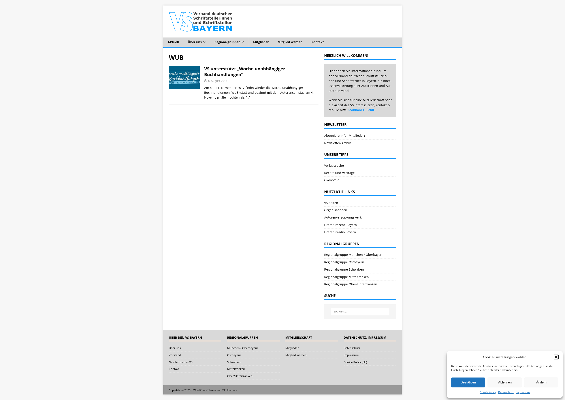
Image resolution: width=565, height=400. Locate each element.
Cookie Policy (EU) (355, 362)
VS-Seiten (331, 203)
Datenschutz (506, 392)
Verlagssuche (334, 165)
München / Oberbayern (242, 348)
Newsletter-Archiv (337, 143)
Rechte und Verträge (339, 173)
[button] (556, 357)
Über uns (195, 42)
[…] (248, 97)
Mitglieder (261, 42)
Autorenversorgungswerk (343, 217)
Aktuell (173, 42)
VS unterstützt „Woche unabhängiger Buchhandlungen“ (244, 71)
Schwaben (234, 362)
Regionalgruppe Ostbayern (344, 262)
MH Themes (229, 390)
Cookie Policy (488, 392)
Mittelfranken (236, 369)
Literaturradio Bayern (340, 232)
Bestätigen (468, 382)
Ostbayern (234, 355)
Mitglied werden (290, 42)
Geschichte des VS (180, 362)
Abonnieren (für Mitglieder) (344, 135)
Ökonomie (331, 180)
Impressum (523, 392)
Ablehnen (505, 382)
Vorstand (175, 355)
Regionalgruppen (227, 42)
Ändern (541, 382)
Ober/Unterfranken (239, 376)
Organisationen (335, 210)
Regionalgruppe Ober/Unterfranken (350, 284)
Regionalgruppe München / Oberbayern (354, 254)
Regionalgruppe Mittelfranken (346, 277)
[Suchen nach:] (360, 311)
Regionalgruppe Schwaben (344, 269)
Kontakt (317, 42)
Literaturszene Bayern (340, 225)
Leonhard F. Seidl (361, 110)
